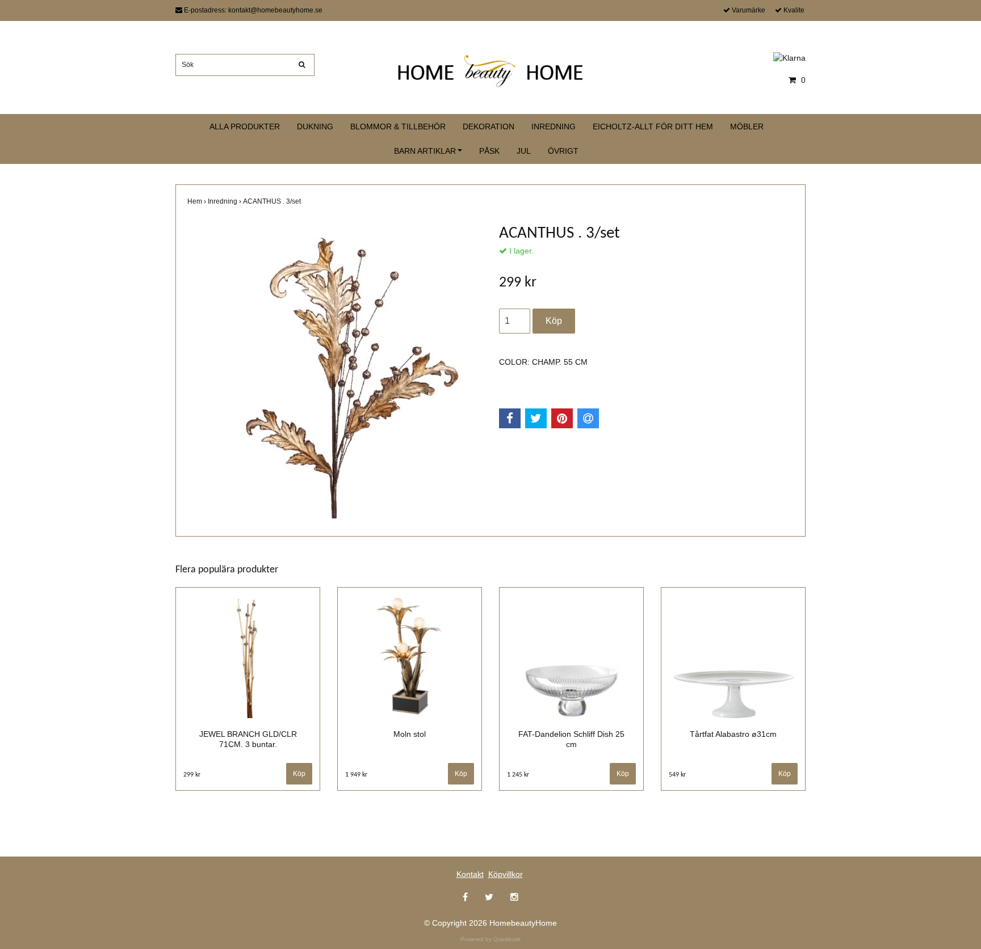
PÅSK (489, 150)
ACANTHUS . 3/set (273, 201)
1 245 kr (518, 774)
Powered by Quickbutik (490, 939)
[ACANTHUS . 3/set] (334, 371)
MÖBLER (747, 126)
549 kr (677, 774)
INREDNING (553, 126)
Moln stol (409, 734)
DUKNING (315, 126)
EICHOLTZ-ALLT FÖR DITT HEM (653, 126)
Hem (197, 201)
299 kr (191, 774)
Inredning (225, 201)
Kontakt (470, 874)
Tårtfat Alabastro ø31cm (733, 734)
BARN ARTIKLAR (425, 150)
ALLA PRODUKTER (244, 126)
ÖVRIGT (563, 150)
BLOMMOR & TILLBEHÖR (398, 126)
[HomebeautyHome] (490, 68)
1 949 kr (356, 774)
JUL (524, 150)
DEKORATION (488, 126)
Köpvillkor (505, 874)
